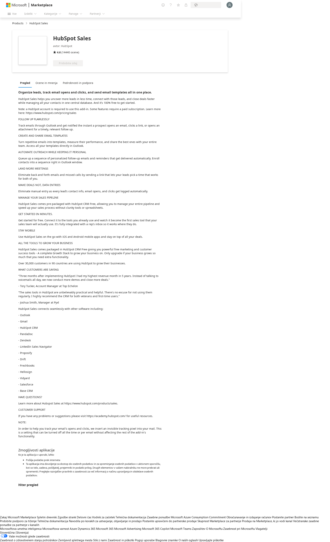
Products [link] (17, 23)
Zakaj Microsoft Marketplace (18, 517)
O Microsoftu (214, 529)
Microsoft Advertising (127, 529)
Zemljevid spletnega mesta (75, 540)
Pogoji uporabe (145, 540)
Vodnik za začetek (103, 517)
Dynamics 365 (86, 529)
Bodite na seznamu (306, 517)
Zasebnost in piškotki (121, 540)
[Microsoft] (16, 5)
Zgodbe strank (67, 517)
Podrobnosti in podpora (78, 83)
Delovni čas (84, 517)
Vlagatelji (262, 529)
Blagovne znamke (166, 540)
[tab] (26, 83)
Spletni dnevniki (47, 517)
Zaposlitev (198, 529)
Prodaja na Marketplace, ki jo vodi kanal (267, 521)
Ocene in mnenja (46, 83)
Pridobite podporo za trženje (18, 521)
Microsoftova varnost (55, 529)
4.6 (59, 52)
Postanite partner (283, 517)
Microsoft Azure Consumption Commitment (198, 517)
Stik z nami (100, 540)
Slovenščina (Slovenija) (14, 532)
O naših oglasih (188, 540)
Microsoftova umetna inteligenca (21, 529)
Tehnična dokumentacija (131, 517)
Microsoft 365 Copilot (156, 529)
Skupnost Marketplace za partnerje (219, 521)
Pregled (25, 83)
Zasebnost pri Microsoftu (239, 529)
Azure (73, 529)
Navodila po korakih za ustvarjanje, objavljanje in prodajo (105, 521)
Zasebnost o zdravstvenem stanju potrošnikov (28, 540)
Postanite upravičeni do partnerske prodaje (169, 521)
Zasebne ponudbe (158, 517)
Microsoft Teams (180, 529)
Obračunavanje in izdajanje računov (248, 517)
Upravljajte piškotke (211, 540)
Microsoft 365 (104, 529)
